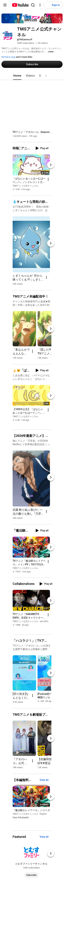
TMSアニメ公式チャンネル (25, 186)
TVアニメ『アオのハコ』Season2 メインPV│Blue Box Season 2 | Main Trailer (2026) (32, 132)
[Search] (33, 5)
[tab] (17, 75)
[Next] (50, 165)
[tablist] (32, 75)
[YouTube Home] (20, 5)
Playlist (43, 814)
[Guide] (5, 5)
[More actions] (48, 179)
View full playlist (21, 817)
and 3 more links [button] (24, 57)
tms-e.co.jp (9, 57)
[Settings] (40, 5)
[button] (46, 75)
